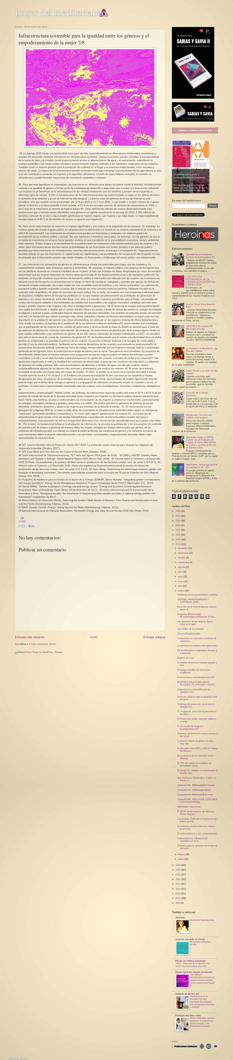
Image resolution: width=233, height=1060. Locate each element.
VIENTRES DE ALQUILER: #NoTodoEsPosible (199, 327)
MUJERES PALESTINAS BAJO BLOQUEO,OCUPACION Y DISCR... (196, 683)
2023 (178, 525)
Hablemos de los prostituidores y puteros (197, 594)
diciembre (183, 548)
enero (181, 859)
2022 (178, 530)
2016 (178, 874)
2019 (178, 544)
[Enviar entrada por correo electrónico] (21, 517)
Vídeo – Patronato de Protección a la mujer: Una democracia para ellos (192, 965)
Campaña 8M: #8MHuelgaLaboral (193, 790)
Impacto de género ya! (187, 993)
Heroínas (180, 917)
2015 (178, 879)
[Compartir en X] (26, 526)
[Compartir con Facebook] (30, 526)
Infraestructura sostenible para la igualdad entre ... (193, 690)
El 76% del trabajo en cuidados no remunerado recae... (194, 764)
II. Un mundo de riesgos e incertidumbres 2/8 (190, 727)
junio (180, 576)
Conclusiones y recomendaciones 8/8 (195, 677)
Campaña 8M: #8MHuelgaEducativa (195, 794)
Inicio (93, 637)
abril (180, 586)
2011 (178, 898)
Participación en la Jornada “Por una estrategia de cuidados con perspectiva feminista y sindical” (202, 1002)
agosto (181, 567)
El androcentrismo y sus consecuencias (197, 833)
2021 (178, 534)
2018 (178, 865)
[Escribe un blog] (23, 526)
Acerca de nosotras (18, 1058)
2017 (178, 870)
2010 (178, 903)
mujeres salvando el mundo (190, 939)
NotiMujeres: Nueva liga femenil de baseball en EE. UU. (201, 465)
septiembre (184, 562)
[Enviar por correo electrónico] (20, 526)
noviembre (183, 553)
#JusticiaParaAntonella (188, 633)
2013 (178, 888)
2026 (178, 511)
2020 (178, 539)
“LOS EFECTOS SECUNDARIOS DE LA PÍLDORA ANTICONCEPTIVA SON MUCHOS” (200, 280)
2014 (178, 884)
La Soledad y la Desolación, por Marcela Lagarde (201, 349)
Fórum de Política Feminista (191, 961)
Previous (169, 167)
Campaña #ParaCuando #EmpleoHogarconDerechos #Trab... (196, 615)
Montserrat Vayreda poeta (202, 920)
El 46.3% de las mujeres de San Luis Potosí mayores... (195, 812)
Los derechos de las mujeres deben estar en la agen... (195, 622)
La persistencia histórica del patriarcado (197, 645)
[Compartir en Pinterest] (33, 526)
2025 (178, 516)
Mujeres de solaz (185, 658)
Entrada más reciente (29, 637)
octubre (182, 557)
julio (180, 572)
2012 (178, 893)
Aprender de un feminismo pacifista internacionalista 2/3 (200, 255)
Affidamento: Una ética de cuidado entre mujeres (199, 416)
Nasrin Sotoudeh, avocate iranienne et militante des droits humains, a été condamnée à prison (202, 1022)
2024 (178, 520)
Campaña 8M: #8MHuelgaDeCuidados (196, 785)
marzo (181, 590)
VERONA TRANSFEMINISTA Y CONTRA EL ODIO (193, 600)
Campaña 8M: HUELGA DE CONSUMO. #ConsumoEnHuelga (197, 800)
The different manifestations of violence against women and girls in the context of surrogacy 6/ (202, 980)
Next (212, 167)
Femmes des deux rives (188, 1015)
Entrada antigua (154, 637)
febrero (182, 854)
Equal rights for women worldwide (194, 972)
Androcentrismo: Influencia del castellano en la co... (192, 839)
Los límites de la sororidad (190, 629)
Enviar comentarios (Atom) (42, 644)
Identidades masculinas (189, 806)
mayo (181, 581)
